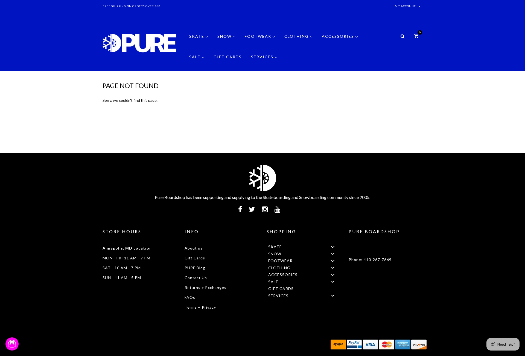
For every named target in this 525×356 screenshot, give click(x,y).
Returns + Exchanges (205, 287)
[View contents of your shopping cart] (416, 35)
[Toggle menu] (332, 247)
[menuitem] (199, 40)
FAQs (190, 297)
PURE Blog (195, 267)
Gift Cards (195, 258)
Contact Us (196, 277)
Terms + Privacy (200, 307)
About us (194, 248)
